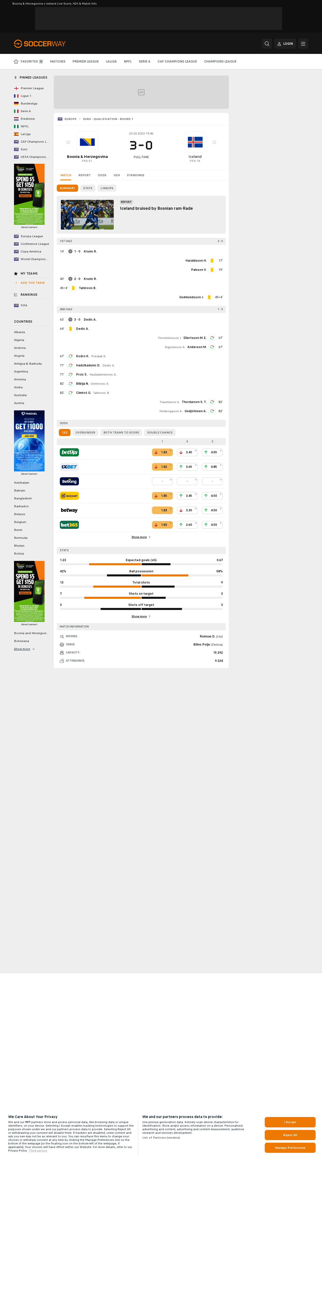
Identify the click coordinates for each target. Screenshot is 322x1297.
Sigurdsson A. (175, 347)
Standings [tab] (135, 175)
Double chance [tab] (160, 432)
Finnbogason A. (171, 411)
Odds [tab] (102, 175)
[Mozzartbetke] (69, 496)
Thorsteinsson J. (169, 338)
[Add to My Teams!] (68, 142)
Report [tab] (84, 175)
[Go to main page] (49, 44)
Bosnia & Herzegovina (87, 156)
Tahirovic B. (101, 393)
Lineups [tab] (107, 188)
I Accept (290, 1122)
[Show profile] (87, 142)
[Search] (267, 44)
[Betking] (69, 481)
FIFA (85, 160)
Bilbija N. (82, 384)
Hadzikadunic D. (88, 365)
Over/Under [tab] (85, 432)
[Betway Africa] (69, 510)
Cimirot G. (83, 393)
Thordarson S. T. (194, 402)
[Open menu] (303, 44)
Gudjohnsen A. (195, 411)
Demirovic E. (100, 384)
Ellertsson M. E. (195, 338)
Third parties (38, 1150)
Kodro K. (82, 356)
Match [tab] (65, 175)
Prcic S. (81, 374)
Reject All (290, 1135)
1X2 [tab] (64, 432)
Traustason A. (170, 402)
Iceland (195, 156)
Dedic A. (108, 365)
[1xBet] (69, 467)
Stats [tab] (87, 188)
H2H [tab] (117, 175)
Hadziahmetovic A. (103, 374)
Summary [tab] (67, 188)
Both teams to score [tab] (121, 432)
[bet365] (69, 525)
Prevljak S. (98, 356)
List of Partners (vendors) (161, 1137)
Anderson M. (196, 347)
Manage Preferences (290, 1148)
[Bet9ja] (69, 452)
